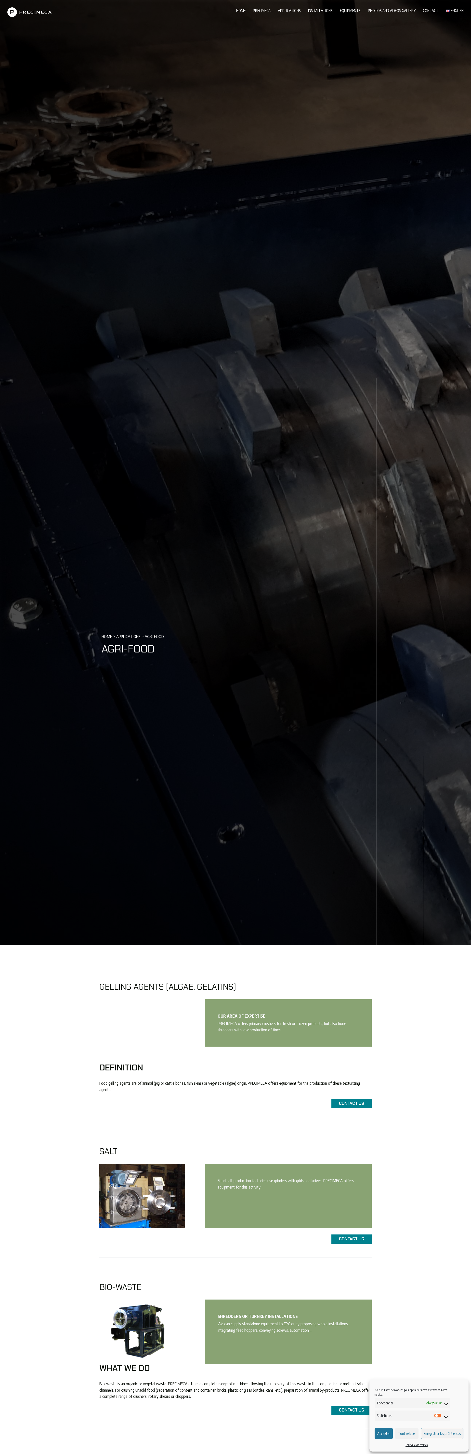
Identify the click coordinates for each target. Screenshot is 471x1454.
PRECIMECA (262, 10)
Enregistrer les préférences (442, 1433)
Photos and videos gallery (392, 10)
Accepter (383, 1433)
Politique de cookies (417, 1445)
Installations (320, 10)
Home (241, 10)
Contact (430, 10)
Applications (289, 10)
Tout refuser (407, 1433)
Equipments (350, 10)
